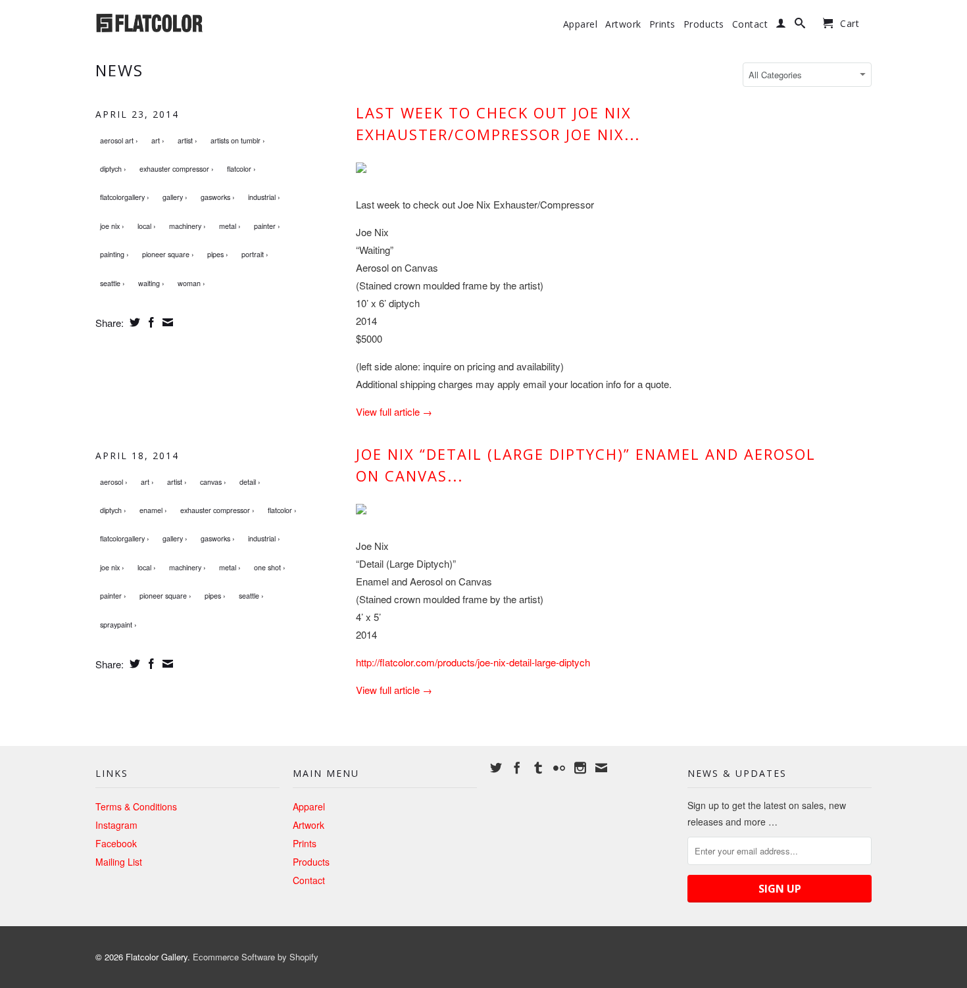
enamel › (153, 510)
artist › (187, 140)
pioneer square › (168, 254)
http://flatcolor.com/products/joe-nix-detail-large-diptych (473, 662)
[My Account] (781, 26)
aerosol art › (119, 140)
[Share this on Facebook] (150, 322)
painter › (267, 226)
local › (146, 226)
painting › (114, 254)
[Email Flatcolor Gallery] (601, 768)
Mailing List (118, 861)
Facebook (116, 843)
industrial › (264, 197)
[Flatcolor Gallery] (187, 22)
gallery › (174, 197)
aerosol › (114, 482)
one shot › (269, 567)
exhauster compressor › (176, 169)
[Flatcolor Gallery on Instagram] (580, 768)
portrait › (254, 254)
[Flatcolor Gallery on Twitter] (496, 768)
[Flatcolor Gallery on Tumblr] (538, 768)
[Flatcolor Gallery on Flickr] (559, 768)
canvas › (213, 482)
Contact (750, 24)
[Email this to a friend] (166, 322)
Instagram (116, 824)
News (119, 70)
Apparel (580, 24)
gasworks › (218, 197)
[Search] (800, 26)
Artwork (623, 24)
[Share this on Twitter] (133, 322)
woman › (191, 283)
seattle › (112, 283)
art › (157, 140)
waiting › (151, 283)
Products (703, 24)
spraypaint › (118, 625)
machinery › (187, 226)
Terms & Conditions (136, 806)
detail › (249, 482)
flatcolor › (241, 169)
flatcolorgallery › (124, 197)
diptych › (113, 169)
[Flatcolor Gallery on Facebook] (517, 768)
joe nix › (112, 226)
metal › (230, 226)
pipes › (217, 254)
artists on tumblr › (238, 140)
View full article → (394, 411)
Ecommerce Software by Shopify (255, 957)
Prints (662, 24)
